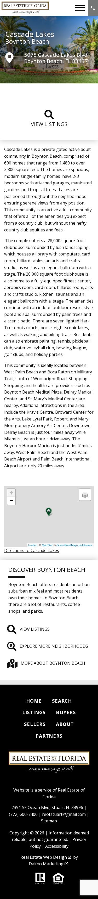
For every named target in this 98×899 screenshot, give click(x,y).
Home (34, 701)
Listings (33, 712)
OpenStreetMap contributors (74, 545)
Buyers (66, 712)
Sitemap (49, 821)
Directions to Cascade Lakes (31, 550)
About (65, 724)
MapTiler (47, 545)
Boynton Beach (27, 41)
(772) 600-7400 (23, 814)
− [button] (11, 500)
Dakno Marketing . (48, 864)
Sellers (34, 724)
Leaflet (32, 545)
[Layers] (85, 494)
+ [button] (11, 493)
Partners (49, 736)
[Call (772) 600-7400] (93, 8)
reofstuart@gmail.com (64, 814)
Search (62, 701)
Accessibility (56, 846)
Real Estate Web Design (44, 857)
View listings (49, 124)
